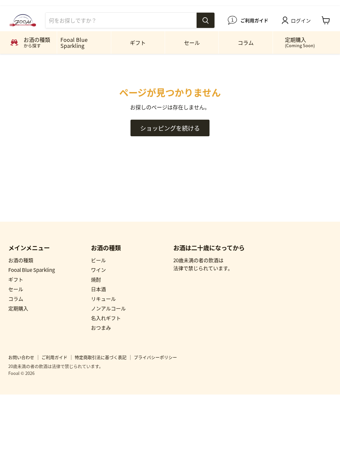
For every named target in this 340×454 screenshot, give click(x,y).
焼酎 (96, 279)
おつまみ (101, 327)
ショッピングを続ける (170, 128)
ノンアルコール (108, 308)
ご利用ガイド (54, 357)
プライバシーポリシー (155, 357)
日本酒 (98, 288)
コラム (246, 43)
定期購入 (300, 42)
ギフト (138, 43)
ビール (98, 260)
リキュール (103, 298)
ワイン (98, 269)
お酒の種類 (20, 260)
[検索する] (205, 20)
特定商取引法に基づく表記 (101, 357)
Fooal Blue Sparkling (74, 43)
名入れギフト (106, 317)
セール (192, 43)
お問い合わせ (21, 357)
